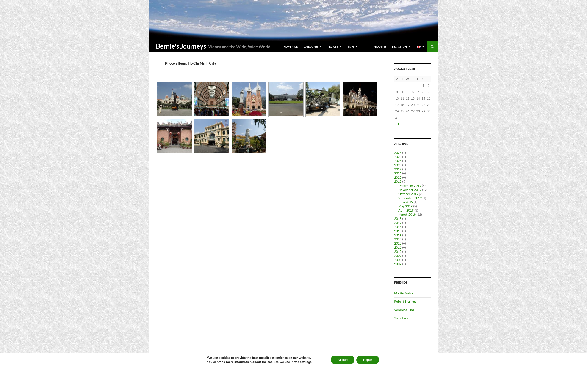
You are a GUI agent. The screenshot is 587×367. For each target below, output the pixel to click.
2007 (397, 264)
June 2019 (405, 202)
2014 (397, 235)
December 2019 (409, 186)
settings (306, 362)
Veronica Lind (404, 310)
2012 (397, 243)
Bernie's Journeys (181, 46)
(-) (403, 181)
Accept (343, 360)
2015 (397, 231)
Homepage (291, 46)
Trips (351, 46)
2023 (397, 165)
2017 (397, 223)
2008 (397, 260)
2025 (397, 157)
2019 (397, 181)
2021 (397, 173)
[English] (420, 46)
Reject (367, 360)
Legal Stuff (399, 46)
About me (380, 46)
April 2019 (406, 210)
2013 (397, 239)
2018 (397, 218)
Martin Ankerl (404, 293)
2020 (397, 177)
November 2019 (409, 190)
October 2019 (408, 194)
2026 (397, 153)
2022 (397, 169)
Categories (311, 46)
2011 (397, 247)
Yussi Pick (401, 318)
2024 (397, 161)
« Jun (398, 124)
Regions (333, 46)
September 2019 (410, 198)
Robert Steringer (406, 301)
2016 (397, 227)
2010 (397, 251)
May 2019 (405, 206)
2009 (397, 256)
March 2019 (407, 214)
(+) (404, 153)
